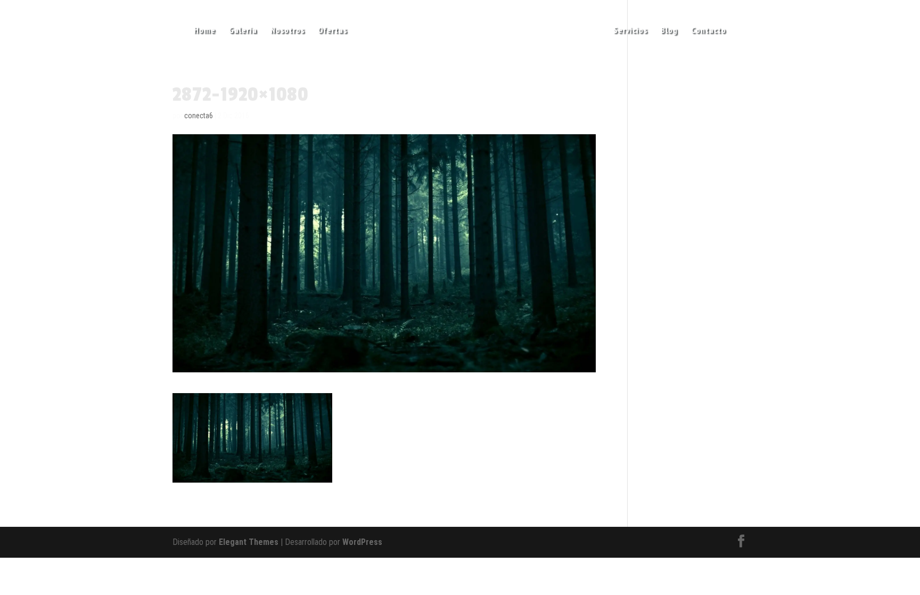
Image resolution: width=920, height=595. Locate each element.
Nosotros (287, 30)
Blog (669, 30)
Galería (243, 30)
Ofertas (332, 30)
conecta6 (198, 115)
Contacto (708, 30)
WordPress (362, 542)
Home (205, 30)
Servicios (630, 30)
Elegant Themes (248, 542)
